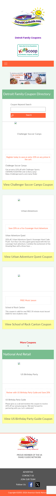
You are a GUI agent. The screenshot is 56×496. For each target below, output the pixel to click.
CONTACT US (28, 476)
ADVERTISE (28, 472)
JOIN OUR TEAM (28, 479)
